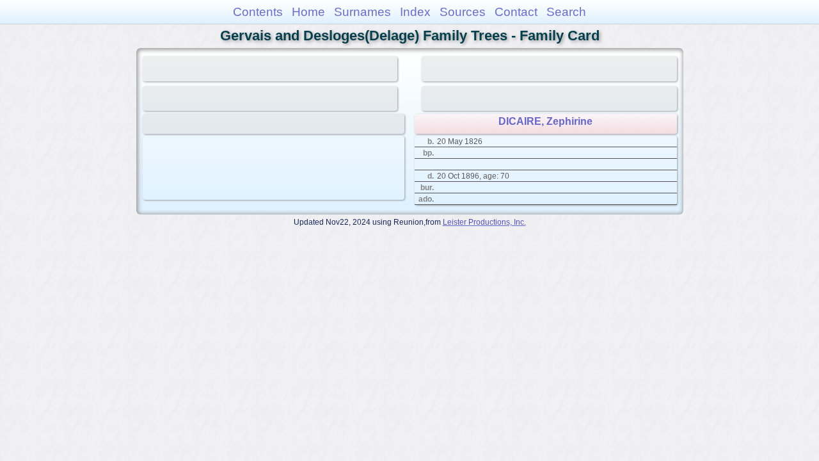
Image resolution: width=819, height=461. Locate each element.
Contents (258, 12)
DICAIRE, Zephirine (545, 121)
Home (308, 12)
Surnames (362, 12)
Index (415, 12)
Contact (516, 12)
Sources (463, 12)
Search (566, 12)
